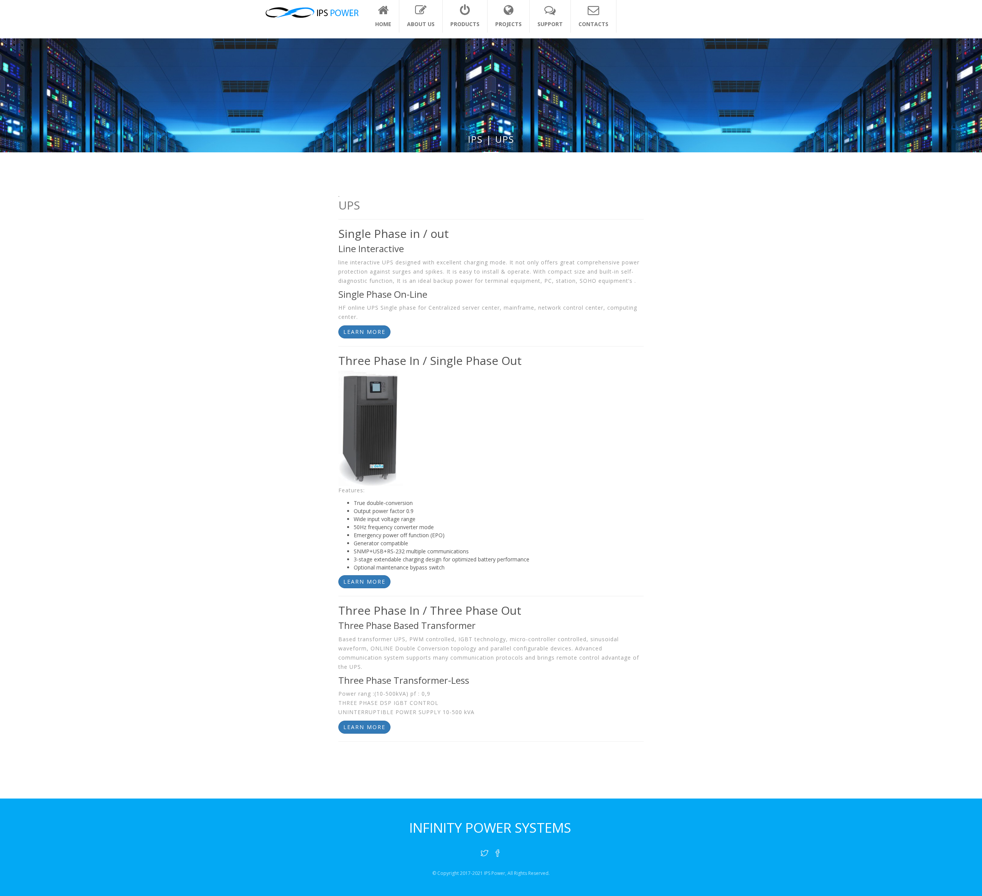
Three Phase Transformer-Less (403, 680)
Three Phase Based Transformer (407, 625)
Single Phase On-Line (382, 294)
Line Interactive (371, 248)
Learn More (364, 331)
